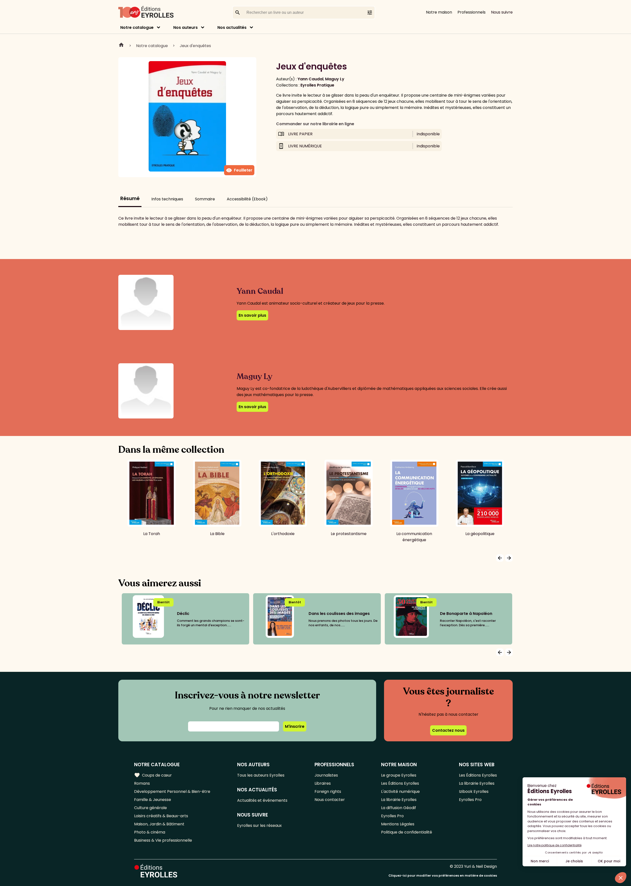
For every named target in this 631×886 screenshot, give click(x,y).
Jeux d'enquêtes (195, 46)
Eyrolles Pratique (317, 85)
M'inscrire (294, 726)
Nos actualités (231, 27)
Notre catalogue (137, 27)
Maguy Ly (334, 79)
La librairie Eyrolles (399, 799)
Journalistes (326, 775)
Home (121, 45)
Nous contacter (330, 799)
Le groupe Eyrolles (398, 775)
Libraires (323, 783)
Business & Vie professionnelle (163, 840)
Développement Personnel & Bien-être (172, 791)
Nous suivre (502, 12)
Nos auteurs (185, 27)
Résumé (130, 198)
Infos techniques (167, 199)
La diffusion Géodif (398, 808)
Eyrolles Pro (392, 816)
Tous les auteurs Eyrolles (260, 775)
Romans (142, 783)
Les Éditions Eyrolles (400, 783)
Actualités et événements (262, 800)
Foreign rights (328, 791)
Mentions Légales (397, 824)
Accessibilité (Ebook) (247, 199)
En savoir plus (252, 315)
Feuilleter (239, 170)
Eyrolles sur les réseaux (259, 825)
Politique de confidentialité (406, 832)
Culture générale (150, 808)
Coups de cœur (153, 775)
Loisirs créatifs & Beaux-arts (161, 816)
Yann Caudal (310, 79)
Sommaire (205, 199)
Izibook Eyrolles (474, 791)
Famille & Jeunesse (152, 799)
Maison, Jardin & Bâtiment (159, 824)
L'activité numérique (400, 791)
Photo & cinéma (149, 832)
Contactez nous (448, 730)
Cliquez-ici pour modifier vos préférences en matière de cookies (442, 875)
